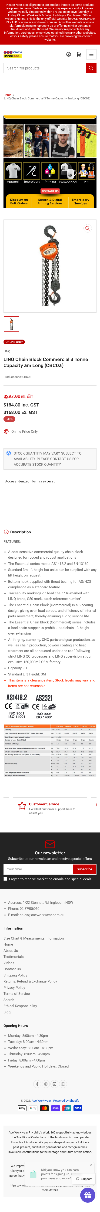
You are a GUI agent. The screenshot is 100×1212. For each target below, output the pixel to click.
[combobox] (50, 68)
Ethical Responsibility (20, 1006)
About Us (10, 951)
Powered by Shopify (66, 1100)
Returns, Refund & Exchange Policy (30, 981)
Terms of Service (16, 994)
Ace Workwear (41, 1100)
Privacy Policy (14, 988)
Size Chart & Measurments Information (33, 938)
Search (8, 1000)
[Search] (91, 68)
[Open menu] (91, 54)
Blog (6, 1012)
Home (7, 95)
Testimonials (13, 957)
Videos (8, 963)
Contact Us (12, 969)
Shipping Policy (15, 975)
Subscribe (84, 869)
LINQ (6, 351)
